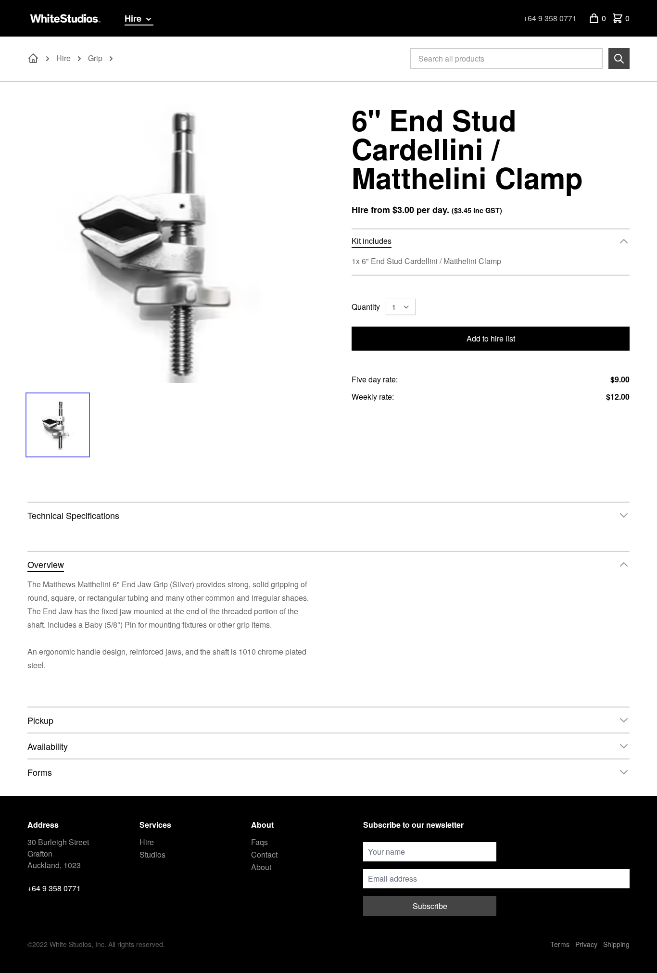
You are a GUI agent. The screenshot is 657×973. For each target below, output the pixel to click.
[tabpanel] (166, 244)
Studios (152, 854)
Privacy (586, 944)
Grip (95, 57)
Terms (559, 944)
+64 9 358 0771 (550, 18)
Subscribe (430, 905)
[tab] (57, 424)
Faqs (259, 841)
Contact (264, 854)
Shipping (616, 944)
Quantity (366, 306)
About (261, 866)
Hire (134, 18)
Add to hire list (491, 338)
